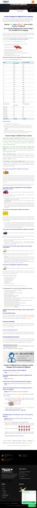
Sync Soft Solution (14, 503)
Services (4, 490)
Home (3, 486)
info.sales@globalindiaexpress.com (24, 478)
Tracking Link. (28, 318)
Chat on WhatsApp (29, 502)
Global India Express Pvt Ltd (20, 505)
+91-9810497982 (24, 456)
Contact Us (4, 497)
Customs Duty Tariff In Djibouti (13, 372)
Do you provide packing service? (10, 330)
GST (5, 123)
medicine (28, 259)
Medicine (4, 493)
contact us (29, 443)
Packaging (4, 491)
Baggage (20, 192)
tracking (8, 294)
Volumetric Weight (17, 394)
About (3, 488)
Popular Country (5, 495)
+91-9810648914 (22, 476)
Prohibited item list (7, 422)
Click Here (25, 285)
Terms (27, 505)
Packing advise (10, 378)
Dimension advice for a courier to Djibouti (18, 391)
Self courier (10, 306)
